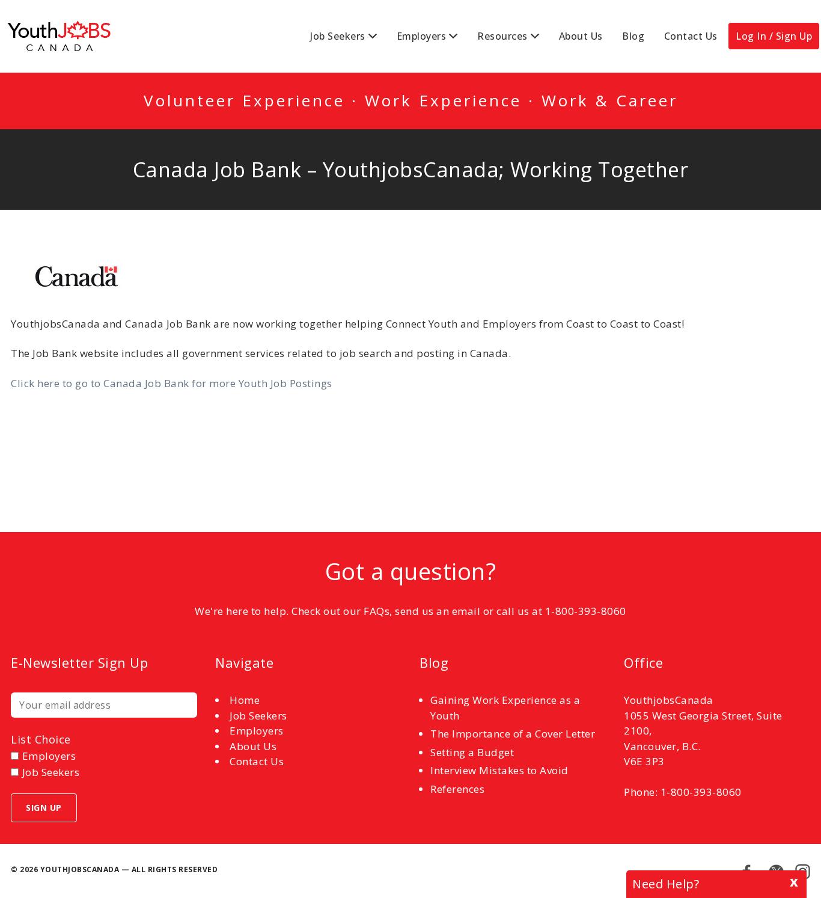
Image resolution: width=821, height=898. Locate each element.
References (457, 789)
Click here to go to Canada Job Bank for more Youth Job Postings (171, 383)
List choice (41, 739)
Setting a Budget (472, 752)
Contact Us (691, 36)
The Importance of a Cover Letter (512, 734)
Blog (633, 36)
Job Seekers (337, 36)
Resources (502, 36)
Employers (422, 36)
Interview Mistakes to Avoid (499, 770)
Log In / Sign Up (774, 36)
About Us (581, 36)
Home (245, 700)
